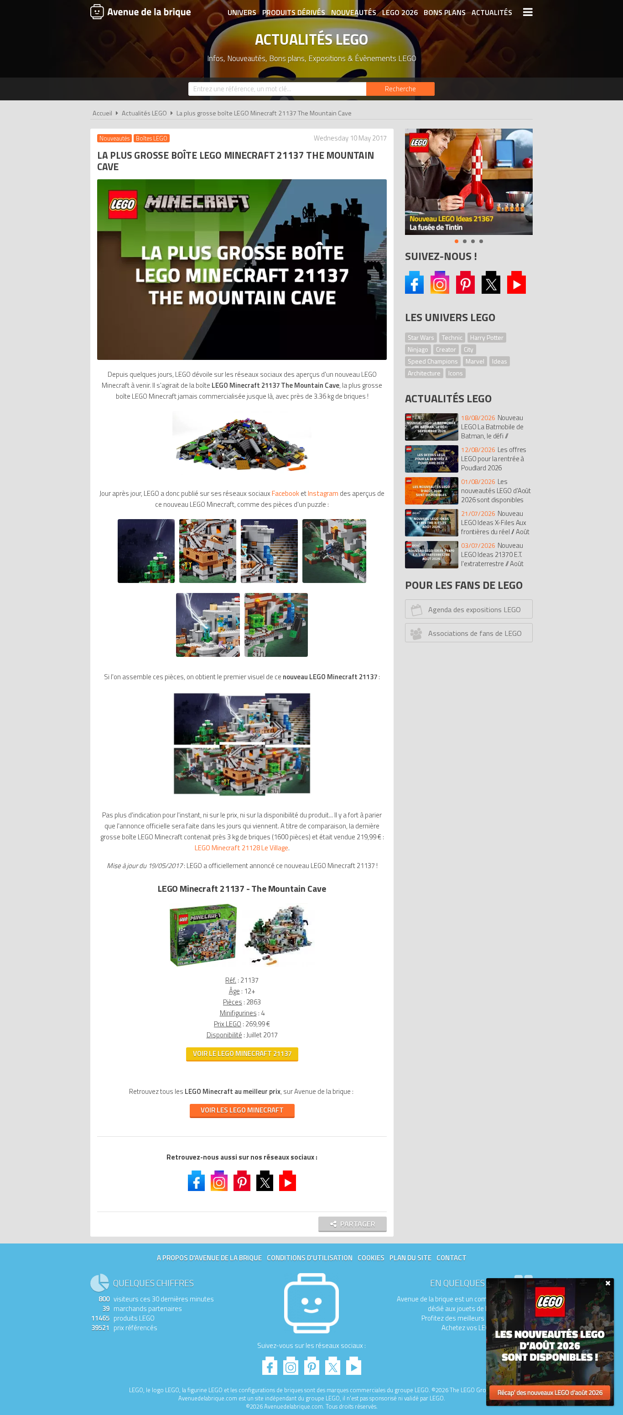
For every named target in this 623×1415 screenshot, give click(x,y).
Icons (455, 373)
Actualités (492, 12)
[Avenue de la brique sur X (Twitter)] (491, 291)
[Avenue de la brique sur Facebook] (414, 291)
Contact (451, 1258)
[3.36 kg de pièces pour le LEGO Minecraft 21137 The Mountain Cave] (242, 475)
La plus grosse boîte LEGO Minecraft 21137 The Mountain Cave (264, 113)
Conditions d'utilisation (310, 1258)
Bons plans (445, 12)
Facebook (285, 493)
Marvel (475, 361)
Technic (452, 337)
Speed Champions (433, 361)
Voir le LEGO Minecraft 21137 (242, 1053)
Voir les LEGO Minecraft (242, 1110)
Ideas (499, 361)
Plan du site (410, 1258)
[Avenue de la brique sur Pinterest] (465, 291)
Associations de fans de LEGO (475, 633)
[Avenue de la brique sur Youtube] (516, 291)
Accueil (102, 113)
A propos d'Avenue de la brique (209, 1258)
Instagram (323, 493)
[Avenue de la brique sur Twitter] (264, 1181)
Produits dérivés (293, 12)
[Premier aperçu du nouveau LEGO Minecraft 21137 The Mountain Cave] (242, 797)
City (468, 349)
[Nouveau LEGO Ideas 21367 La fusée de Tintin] (469, 182)
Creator (446, 349)
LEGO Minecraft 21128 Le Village (241, 848)
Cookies (371, 1258)
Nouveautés (353, 12)
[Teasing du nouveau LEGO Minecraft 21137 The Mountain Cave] (146, 585)
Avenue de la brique (140, 11)
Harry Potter (487, 337)
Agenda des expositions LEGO (474, 609)
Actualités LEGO (144, 113)
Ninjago (418, 349)
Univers (242, 12)
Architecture (424, 373)
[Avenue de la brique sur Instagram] (440, 291)
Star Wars (421, 337)
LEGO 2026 (400, 12)
